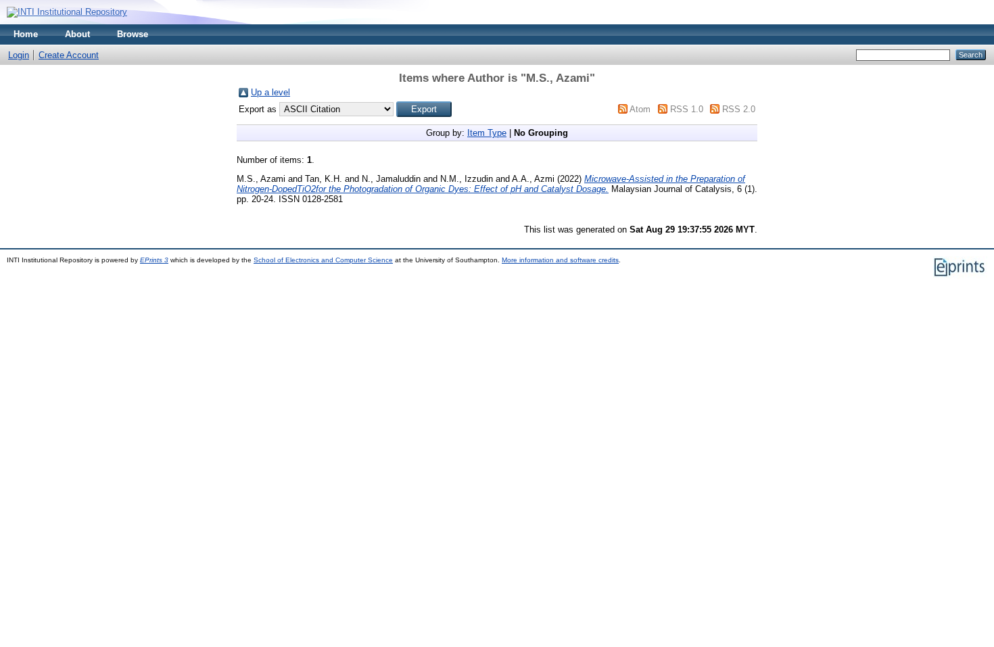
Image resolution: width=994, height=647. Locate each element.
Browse (132, 34)
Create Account (69, 55)
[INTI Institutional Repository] (67, 12)
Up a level (270, 92)
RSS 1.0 (686, 109)
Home (26, 34)
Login (18, 55)
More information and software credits (560, 260)
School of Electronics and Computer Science (323, 260)
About (77, 34)
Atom (640, 109)
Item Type (486, 133)
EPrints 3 (154, 260)
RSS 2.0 (738, 109)
